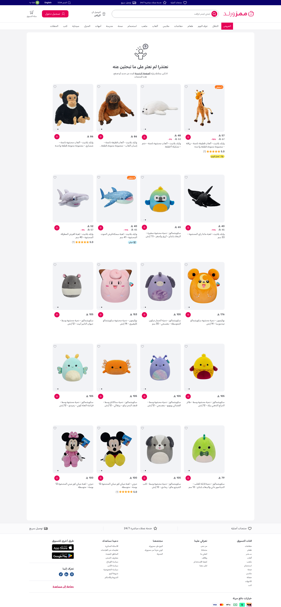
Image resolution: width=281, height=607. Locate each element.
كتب (65, 26)
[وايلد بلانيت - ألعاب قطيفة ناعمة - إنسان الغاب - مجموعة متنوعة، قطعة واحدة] (116, 108)
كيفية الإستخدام (200, 562)
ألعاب (155, 26)
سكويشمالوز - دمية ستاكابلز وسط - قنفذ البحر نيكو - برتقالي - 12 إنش (120, 404)
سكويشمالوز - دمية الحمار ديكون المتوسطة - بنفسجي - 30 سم (165, 322)
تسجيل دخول (52, 13)
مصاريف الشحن (112, 558)
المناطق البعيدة (112, 554)
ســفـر (249, 554)
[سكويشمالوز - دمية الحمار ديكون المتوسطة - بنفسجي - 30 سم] (160, 286)
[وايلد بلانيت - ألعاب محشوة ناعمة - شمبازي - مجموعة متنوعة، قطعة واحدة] (73, 108)
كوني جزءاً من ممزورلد (154, 550)
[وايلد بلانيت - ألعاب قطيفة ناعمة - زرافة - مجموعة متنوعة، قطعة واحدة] (204, 108)
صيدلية (75, 26)
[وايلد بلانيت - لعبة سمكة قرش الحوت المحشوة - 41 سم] (116, 198)
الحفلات (54, 26)
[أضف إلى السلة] (188, 137)
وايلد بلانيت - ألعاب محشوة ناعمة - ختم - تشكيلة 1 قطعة (161, 145)
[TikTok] (61, 574)
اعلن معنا (203, 566)
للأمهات (248, 581)
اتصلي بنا (203, 554)
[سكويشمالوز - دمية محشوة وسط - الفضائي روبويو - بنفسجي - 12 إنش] (160, 367)
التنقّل (215, 26)
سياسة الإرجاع (112, 562)
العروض (227, 26)
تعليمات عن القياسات (109, 550)
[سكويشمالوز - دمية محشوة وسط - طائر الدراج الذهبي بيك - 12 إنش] (204, 367)
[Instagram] (72, 574)
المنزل (87, 26)
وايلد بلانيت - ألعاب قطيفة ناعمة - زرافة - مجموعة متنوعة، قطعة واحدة (205, 145)
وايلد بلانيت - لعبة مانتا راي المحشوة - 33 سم (206, 236)
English (48, 2)
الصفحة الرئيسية (142, 73)
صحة (120, 26)
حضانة (249, 577)
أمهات (98, 26)
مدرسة (109, 26)
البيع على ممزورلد (156, 546)
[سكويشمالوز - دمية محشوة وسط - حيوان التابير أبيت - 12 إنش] (73, 286)
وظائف (204, 558)
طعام (190, 26)
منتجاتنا (204, 550)
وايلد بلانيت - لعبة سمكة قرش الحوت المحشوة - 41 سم (119, 236)
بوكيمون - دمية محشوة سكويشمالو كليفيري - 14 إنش (120, 322)
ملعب (144, 26)
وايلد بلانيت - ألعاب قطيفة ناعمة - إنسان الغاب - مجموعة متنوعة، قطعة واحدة (119, 144)
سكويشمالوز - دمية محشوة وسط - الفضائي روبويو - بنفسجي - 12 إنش (164, 404)
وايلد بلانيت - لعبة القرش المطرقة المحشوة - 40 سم (77, 236)
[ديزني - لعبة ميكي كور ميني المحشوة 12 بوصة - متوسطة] (73, 449)
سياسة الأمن (112, 566)
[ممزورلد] (238, 13)
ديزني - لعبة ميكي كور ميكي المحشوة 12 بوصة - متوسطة (118, 486)
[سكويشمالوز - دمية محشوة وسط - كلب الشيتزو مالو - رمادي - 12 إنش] (160, 449)
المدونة (160, 554)
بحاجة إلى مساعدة (63, 586)
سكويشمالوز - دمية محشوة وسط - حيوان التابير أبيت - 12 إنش (76, 322)
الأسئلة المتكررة (111, 546)
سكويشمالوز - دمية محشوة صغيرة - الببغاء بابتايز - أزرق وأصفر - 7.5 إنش (163, 235)
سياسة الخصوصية (110, 569)
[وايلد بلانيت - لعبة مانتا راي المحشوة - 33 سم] (204, 198)
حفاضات (178, 26)
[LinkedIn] (66, 574)
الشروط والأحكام (111, 577)
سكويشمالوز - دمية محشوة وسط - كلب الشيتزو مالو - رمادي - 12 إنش (162, 486)
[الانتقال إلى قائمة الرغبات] (186, 86)
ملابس (166, 26)
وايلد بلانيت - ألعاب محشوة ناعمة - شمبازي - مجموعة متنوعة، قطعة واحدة (74, 144)
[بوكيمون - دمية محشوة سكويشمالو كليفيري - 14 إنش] (116, 286)
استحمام (132, 26)
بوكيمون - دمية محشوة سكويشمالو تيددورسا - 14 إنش (207, 322)
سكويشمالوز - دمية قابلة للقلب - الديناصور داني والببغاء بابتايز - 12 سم (207, 486)
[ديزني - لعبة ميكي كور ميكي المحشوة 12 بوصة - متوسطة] (116, 449)
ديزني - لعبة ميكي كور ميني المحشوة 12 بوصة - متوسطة (74, 486)
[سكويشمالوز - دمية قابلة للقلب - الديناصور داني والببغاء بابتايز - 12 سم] (204, 449)
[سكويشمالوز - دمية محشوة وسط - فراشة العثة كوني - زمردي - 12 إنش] (73, 367)
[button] (64, 2)
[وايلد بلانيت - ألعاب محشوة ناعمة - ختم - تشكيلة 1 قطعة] (160, 108)
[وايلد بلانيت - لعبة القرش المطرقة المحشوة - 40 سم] (73, 198)
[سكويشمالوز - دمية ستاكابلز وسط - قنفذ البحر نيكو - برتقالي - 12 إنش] (116, 367)
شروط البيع (113, 573)
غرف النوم (202, 26)
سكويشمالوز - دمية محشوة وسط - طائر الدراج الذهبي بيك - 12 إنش (206, 404)
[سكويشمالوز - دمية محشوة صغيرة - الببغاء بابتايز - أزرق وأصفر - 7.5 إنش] (160, 198)
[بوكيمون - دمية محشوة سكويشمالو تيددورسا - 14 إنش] (204, 286)
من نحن (204, 546)
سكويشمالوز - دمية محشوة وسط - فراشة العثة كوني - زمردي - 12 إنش (76, 404)
